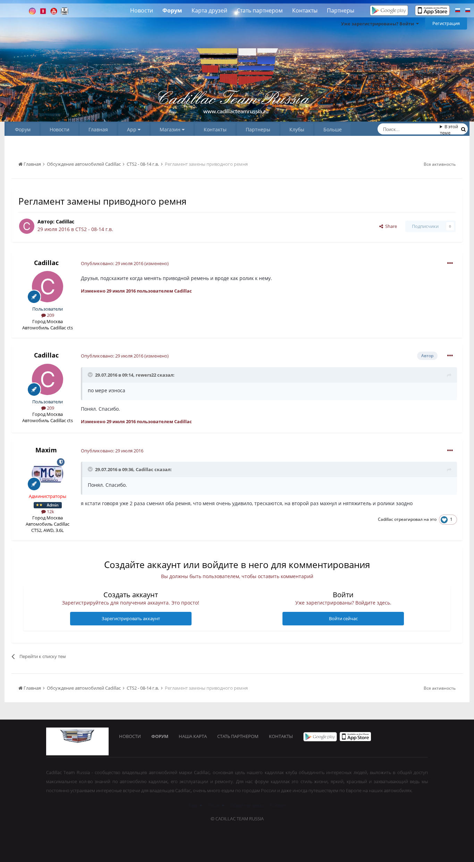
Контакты (305, 10)
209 (50, 315)
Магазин (171, 129)
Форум (172, 10)
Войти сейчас (343, 618)
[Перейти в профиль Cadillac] (26, 226)
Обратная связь (247, 805)
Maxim (46, 450)
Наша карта (193, 736)
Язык (194, 805)
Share (390, 226)
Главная (98, 129)
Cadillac (65, 221)
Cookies (278, 805)
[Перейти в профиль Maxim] (47, 474)
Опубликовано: (112, 263)
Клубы (296, 129)
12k (50, 511)
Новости (141, 10)
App (132, 129)
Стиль (215, 805)
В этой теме (449, 129)
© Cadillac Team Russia (237, 818)
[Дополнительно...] (450, 263)
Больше (332, 129)
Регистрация (446, 23)
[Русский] (457, 11)
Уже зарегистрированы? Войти (378, 23)
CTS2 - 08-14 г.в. (94, 229)
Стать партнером (260, 10)
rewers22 (146, 375)
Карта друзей (209, 10)
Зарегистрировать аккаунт (131, 618)
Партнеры (340, 10)
